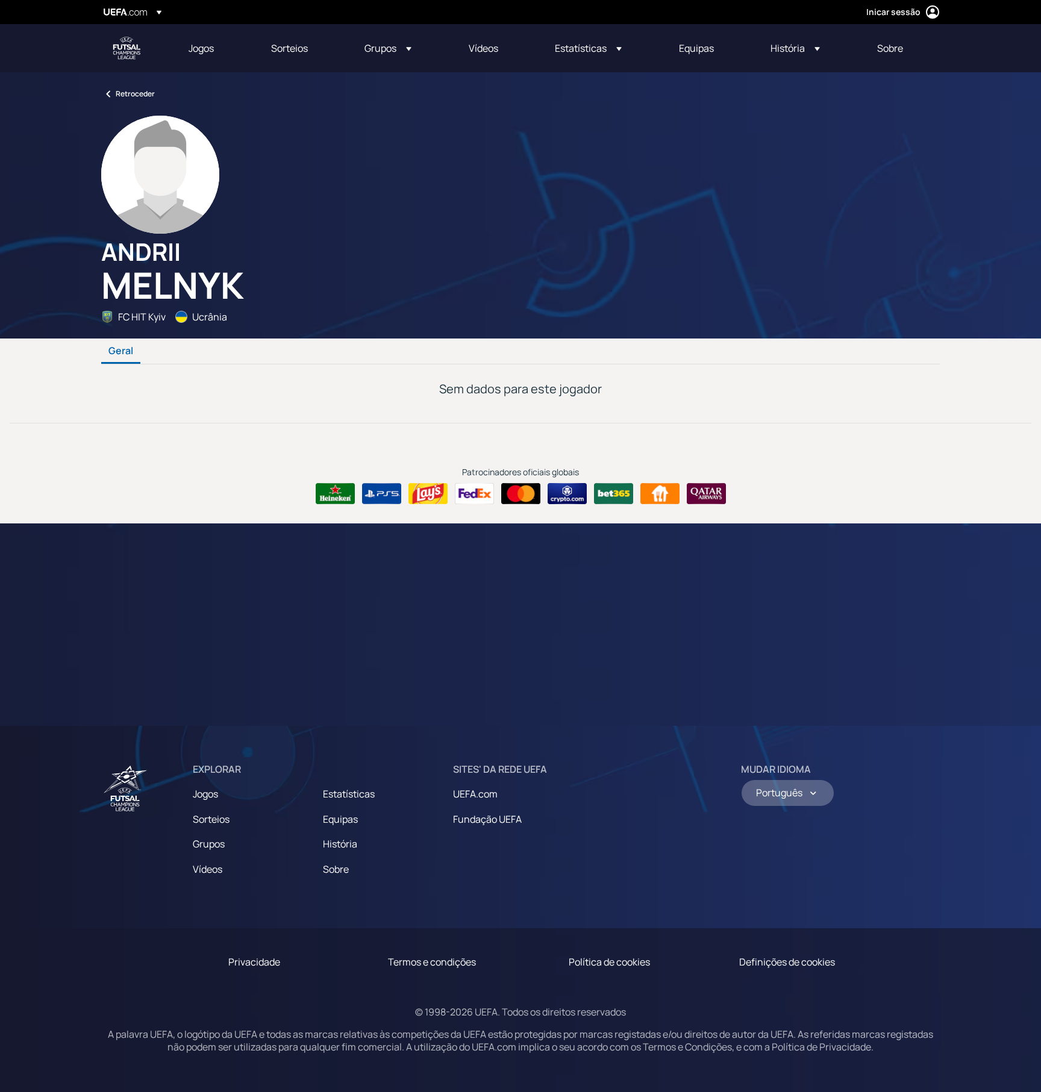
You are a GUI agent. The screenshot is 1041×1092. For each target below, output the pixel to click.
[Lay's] (428, 494)
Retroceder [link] (135, 94)
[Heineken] (335, 494)
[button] (388, 48)
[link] (201, 48)
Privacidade (254, 962)
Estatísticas (349, 793)
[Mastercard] (520, 494)
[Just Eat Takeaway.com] (660, 494)
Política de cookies (609, 962)
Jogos (205, 793)
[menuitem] (215, 48)
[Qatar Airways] (706, 494)
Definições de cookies (787, 962)
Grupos (209, 843)
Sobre (336, 869)
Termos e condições (432, 962)
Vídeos (207, 869)
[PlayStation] (381, 494)
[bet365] (613, 494)
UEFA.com (475, 793)
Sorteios (211, 819)
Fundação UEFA (487, 819)
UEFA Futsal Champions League (126, 48)
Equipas (340, 819)
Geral (120, 351)
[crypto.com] (567, 494)
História (340, 843)
